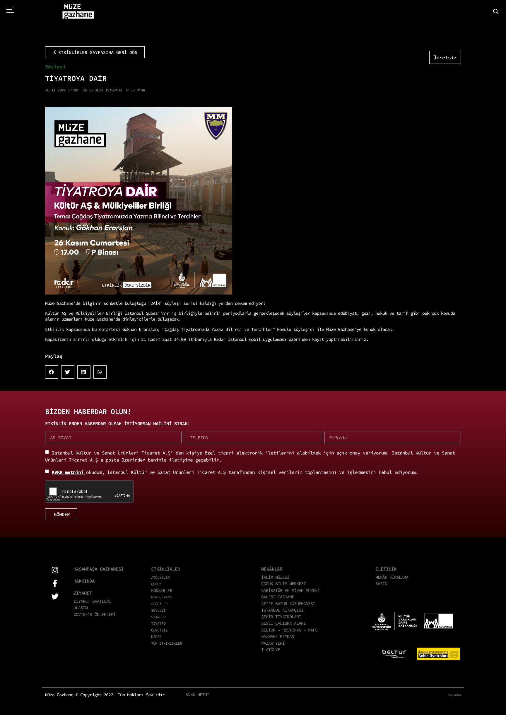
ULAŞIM (80, 607)
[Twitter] (54, 596)
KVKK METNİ (197, 694)
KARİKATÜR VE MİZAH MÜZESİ (290, 590)
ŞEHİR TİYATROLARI (281, 616)
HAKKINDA (84, 581)
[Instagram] (54, 570)
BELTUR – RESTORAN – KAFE (289, 630)
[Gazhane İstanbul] (78, 11)
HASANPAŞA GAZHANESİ (98, 569)
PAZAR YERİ (273, 643)
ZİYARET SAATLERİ (92, 601)
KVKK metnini (69, 472)
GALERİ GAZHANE (277, 597)
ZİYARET (82, 593)
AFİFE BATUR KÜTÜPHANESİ (288, 603)
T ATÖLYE (270, 649)
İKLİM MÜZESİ (275, 577)
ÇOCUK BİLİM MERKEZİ (283, 583)
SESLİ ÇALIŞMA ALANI (283, 623)
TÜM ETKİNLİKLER (166, 643)
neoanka (454, 695)
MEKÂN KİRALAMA (391, 577)
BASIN (381, 583)
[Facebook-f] (54, 583)
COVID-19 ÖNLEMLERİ (94, 614)
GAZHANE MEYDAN (277, 636)
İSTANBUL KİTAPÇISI (282, 610)
